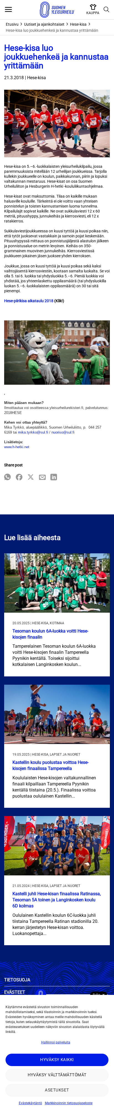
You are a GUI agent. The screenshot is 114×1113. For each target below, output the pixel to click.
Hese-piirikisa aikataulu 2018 (28, 301)
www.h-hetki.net (16, 447)
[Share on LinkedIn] (53, 477)
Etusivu (12, 24)
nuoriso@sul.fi (62, 432)
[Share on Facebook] (19, 477)
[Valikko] (8, 9)
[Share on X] (30, 477)
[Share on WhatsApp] (7, 477)
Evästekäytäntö (30, 1103)
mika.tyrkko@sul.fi (33, 432)
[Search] (106, 10)
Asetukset (57, 1090)
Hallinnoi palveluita (55, 1042)
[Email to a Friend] (42, 477)
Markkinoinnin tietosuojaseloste (68, 1103)
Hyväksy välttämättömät (57, 1074)
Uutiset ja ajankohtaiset (44, 24)
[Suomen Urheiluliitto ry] (57, 9)
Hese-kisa (78, 24)
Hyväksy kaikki (57, 1059)
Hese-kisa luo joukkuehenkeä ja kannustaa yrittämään (52, 30)
